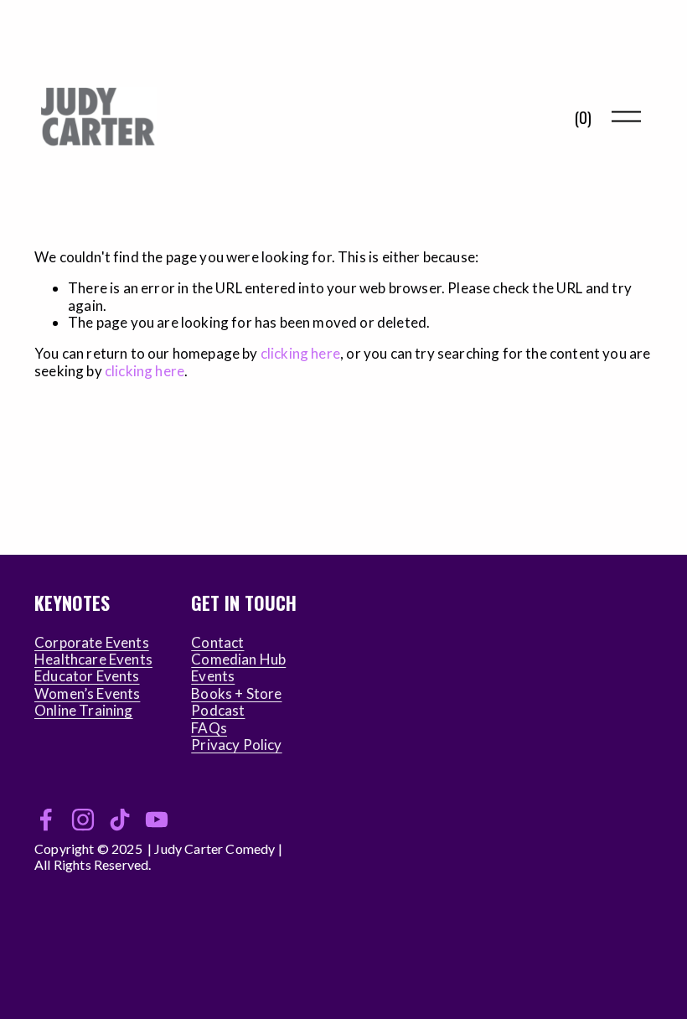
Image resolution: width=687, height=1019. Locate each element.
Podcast (218, 710)
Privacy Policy (236, 745)
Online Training (83, 710)
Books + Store (236, 693)
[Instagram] (83, 819)
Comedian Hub (238, 659)
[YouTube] (156, 819)
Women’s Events (87, 693)
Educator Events (87, 676)
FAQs (209, 728)
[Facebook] (46, 819)
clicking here (300, 353)
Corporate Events (91, 642)
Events (213, 676)
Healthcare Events (93, 659)
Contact (217, 642)
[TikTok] (120, 819)
